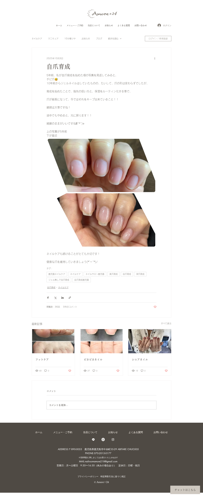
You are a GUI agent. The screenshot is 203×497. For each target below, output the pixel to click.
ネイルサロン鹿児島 (95, 274)
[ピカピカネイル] (101, 341)
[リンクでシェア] (69, 297)
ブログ (99, 39)
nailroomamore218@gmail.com (101, 461)
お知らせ (86, 39)
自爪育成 (127, 274)
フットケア (42, 359)
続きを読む (113, 39)
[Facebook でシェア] (48, 297)
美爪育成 (113, 274)
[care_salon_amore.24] (113, 439)
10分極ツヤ (70, 39)
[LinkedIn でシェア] (62, 297)
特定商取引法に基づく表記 (112, 476)
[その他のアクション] (154, 58)
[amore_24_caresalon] (103, 439)
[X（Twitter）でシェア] (55, 297)
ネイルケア (37, 39)
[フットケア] (53, 341)
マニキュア (53, 39)
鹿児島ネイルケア (56, 274)
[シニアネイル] (149, 341)
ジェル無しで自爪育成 (58, 280)
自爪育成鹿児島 (81, 280)
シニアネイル (140, 359)
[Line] (93, 439)
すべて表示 (166, 323)
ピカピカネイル (93, 359)
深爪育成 (140, 274)
